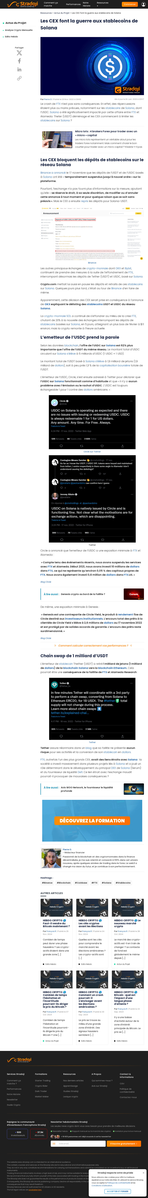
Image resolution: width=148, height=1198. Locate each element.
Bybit (128, 268)
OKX (118, 268)
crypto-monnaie (97, 268)
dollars (59, 365)
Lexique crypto (70, 1096)
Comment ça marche (51, 4)
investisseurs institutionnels (84, 618)
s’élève (71, 353)
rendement (125, 614)
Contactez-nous (128, 1097)
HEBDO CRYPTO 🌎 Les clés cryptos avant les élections (91, 923)
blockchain (71, 345)
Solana (129, 108)
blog (88, 748)
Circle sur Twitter (92, 451)
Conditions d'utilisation (102, 1185)
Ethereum (120, 668)
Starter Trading (42, 1080)
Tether (92, 742)
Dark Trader (41, 1091)
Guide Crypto (13, 1104)
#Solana (106, 882)
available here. (35, 1189)
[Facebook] (19, 60)
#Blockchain (64, 882)
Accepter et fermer (117, 1191)
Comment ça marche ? (14, 1082)
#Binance (47, 882)
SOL (68, 316)
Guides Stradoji (70, 1091)
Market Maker (42, 1096)
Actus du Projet (15, 23)
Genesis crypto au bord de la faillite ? (83, 594)
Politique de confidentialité (119, 1183)
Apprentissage (70, 1085)
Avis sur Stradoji (99, 1085)
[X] (19, 52)
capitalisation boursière (115, 365)
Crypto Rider (41, 1085)
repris (84, 201)
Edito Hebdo (11, 36)
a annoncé (58, 172)
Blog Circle (45, 581)
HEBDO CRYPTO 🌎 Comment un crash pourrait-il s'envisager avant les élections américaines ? (91, 999)
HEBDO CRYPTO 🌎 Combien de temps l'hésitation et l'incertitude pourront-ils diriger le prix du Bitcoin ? (55, 999)
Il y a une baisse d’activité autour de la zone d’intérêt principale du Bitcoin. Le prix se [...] (127, 1025)
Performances (73, 4)
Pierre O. (48, 99)
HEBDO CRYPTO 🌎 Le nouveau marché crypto (127, 923)
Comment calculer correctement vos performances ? (93, 645)
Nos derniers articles (73, 1080)
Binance (45, 172)
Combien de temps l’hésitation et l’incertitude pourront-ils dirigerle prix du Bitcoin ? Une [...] (56, 1028)
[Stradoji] (22, 4)
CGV (122, 1083)
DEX (113, 768)
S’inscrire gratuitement (123, 1143)
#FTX (94, 882)
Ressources (46, 13)
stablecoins (113, 108)
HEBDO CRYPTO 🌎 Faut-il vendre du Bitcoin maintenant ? (56, 923)
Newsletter (12, 1099)
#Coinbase (81, 882)
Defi (80, 772)
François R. (52, 931)
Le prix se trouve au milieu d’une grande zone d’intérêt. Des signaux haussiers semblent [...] (90, 1028)
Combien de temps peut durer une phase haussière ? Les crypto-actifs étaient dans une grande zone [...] (56, 947)
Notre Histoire (86, 4)
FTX (58, 104)
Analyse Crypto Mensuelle (19, 30)
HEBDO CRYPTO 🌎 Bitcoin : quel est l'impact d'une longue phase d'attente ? (125, 998)
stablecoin (66, 664)
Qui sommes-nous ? (102, 1080)
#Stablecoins (123, 882)
